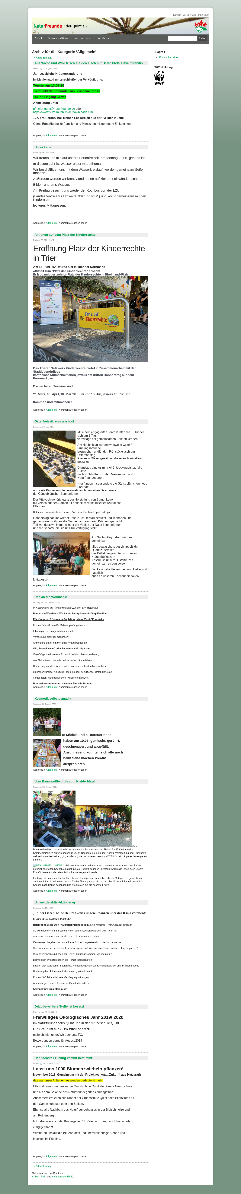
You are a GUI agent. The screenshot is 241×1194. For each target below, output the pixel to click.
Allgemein (51, 135)
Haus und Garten (83, 38)
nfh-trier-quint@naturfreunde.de (54, 108)
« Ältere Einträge (43, 57)
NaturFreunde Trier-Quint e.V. (60, 26)
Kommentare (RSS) (62, 1176)
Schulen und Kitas (58, 38)
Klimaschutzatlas (168, 57)
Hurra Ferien (43, 147)
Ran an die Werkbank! (50, 597)
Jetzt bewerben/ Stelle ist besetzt (59, 1006)
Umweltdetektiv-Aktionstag (54, 902)
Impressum (203, 15)
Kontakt (177, 15)
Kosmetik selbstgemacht (52, 698)
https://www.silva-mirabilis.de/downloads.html (63, 112)
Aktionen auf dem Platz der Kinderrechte (64, 235)
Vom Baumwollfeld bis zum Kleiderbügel (64, 781)
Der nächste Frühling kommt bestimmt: (63, 1058)
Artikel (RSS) (39, 1176)
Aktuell (38, 38)
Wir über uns (189, 15)
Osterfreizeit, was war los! (54, 421)
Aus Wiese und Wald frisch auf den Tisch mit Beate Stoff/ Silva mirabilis (88, 63)
